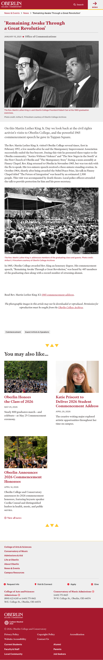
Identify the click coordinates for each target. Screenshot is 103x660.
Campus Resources (14, 572)
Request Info (13, 584)
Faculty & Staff (11, 649)
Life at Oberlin (11, 559)
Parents (57, 649)
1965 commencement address (58, 294)
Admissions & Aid (13, 555)
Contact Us (43, 639)
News (26, 13)
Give (96, 584)
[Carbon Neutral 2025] (51, 622)
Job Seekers (60, 654)
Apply (73, 584)
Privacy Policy (11, 634)
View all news (14, 518)
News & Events (12, 13)
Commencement (13, 332)
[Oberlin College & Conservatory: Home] (11, 4)
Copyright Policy (46, 634)
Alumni (57, 644)
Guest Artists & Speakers (37, 332)
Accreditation (77, 634)
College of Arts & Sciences (18, 547)
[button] (77, 4)
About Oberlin (11, 564)
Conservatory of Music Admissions (72, 591)
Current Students (13, 644)
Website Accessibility (15, 639)
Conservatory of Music (16, 551)
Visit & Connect (44, 584)
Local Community (13, 654)
